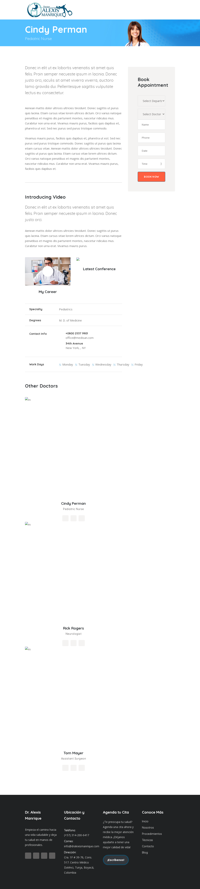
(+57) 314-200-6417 (76, 835)
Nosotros (148, 827)
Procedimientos (152, 834)
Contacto (148, 846)
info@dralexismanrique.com (81, 846)
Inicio (145, 821)
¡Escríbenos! (115, 860)
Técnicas (147, 840)
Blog (145, 852)
